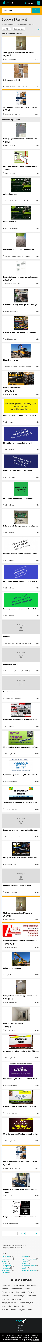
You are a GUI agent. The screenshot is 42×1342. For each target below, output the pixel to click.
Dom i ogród (20, 1292)
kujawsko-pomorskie (29, 1259)
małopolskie (6, 1268)
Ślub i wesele (31, 1296)
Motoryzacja (6, 1285)
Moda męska (31, 1285)
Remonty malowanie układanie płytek (17, 885)
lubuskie (24, 1268)
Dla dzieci (5, 1289)
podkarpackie (6, 1266)
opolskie (24, 1263)
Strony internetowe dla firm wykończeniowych (20, 858)
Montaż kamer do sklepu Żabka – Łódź (17, 443)
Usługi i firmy (16, 1299)
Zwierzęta (31, 1292)
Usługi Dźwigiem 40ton (12, 968)
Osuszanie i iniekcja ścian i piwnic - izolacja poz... (22, 305)
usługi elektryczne (10, 194)
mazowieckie (6, 1259)
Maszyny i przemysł (9, 1303)
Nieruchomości (17, 1289)
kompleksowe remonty (11, 692)
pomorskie (25, 1257)
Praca (28, 1289)
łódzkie (4, 1263)
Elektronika (5, 1296)
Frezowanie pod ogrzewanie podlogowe (18, 249)
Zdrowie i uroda (7, 1292)
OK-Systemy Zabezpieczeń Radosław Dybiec (20, 719)
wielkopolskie (6, 1270)
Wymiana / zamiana (9, 1310)
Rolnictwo (5, 1299)
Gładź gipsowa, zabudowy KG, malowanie (18, 53)
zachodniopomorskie (29, 1266)
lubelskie (25, 1261)
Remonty (6, 637)
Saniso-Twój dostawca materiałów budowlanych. (21, 107)
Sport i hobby (6, 1306)
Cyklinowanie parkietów (12, 80)
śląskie (4, 1261)
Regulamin (20, 1325)
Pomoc (20, 1331)
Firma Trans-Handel (10, 360)
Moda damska (19, 1285)
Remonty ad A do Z (10, 664)
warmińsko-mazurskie (29, 1270)
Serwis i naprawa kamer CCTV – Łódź (17, 471)
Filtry (7, 29)
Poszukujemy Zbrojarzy (12, 388)
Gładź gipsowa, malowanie (13, 1023)
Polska (4, 1253)
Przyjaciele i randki (25, 1310)
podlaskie (5, 1272)
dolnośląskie (6, 1257)
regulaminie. (35, 1340)
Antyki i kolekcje (18, 1296)
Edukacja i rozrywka (26, 1303)
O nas (20, 1328)
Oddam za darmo (20, 1306)
